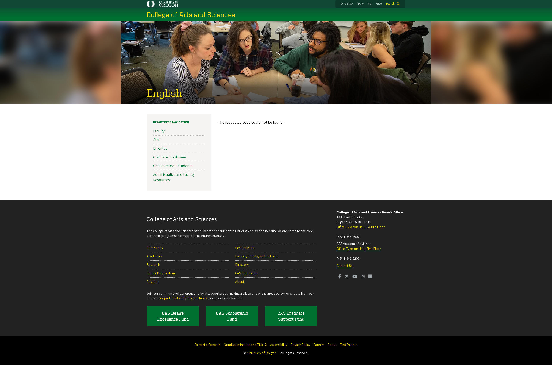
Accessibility (278, 344)
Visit (369, 4)
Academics (154, 256)
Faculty (159, 131)
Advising (152, 281)
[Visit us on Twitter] (347, 277)
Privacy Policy (300, 344)
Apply (360, 4)
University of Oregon (261, 353)
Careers (318, 344)
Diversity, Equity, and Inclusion (256, 256)
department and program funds (183, 298)
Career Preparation (161, 273)
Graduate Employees (170, 157)
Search (390, 4)
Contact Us (344, 265)
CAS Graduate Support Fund (291, 316)
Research (153, 264)
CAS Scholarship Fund (232, 316)
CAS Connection (247, 273)
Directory (242, 264)
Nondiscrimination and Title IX (245, 344)
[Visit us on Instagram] (362, 277)
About (239, 281)
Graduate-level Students (172, 166)
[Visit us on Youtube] (355, 277)
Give (379, 4)
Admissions (155, 247)
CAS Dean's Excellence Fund (173, 316)
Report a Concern (208, 344)
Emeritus (160, 148)
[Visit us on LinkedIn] (370, 277)
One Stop (347, 4)
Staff (156, 140)
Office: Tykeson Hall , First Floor (359, 248)
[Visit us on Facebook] (340, 277)
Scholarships (244, 247)
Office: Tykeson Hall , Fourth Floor (361, 227)
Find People (348, 344)
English (164, 93)
